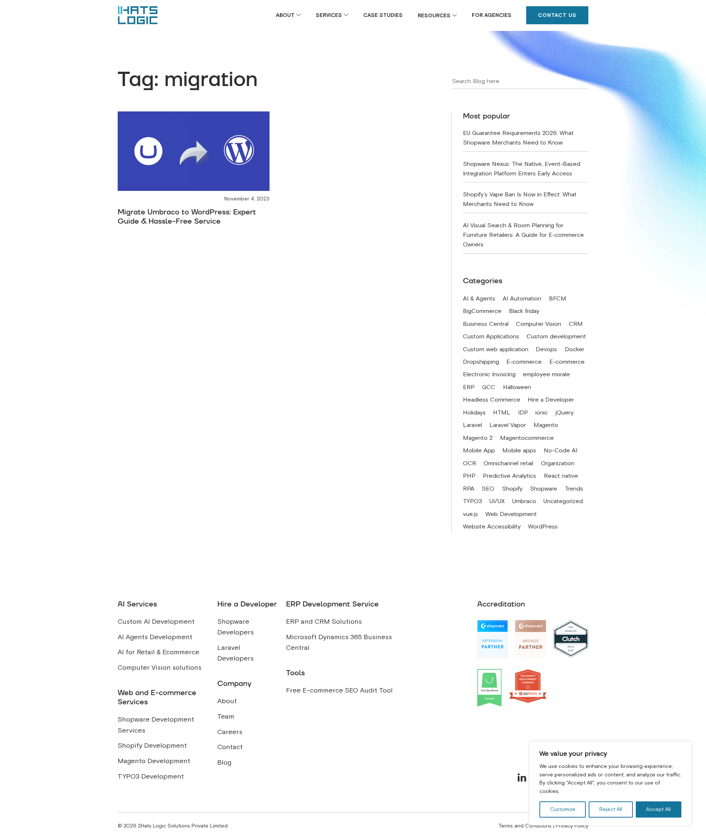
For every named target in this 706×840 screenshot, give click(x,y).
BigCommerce (482, 311)
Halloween (517, 387)
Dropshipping (481, 362)
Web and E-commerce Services (157, 697)
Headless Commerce (491, 399)
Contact (230, 747)
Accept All (658, 809)
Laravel (472, 425)
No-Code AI (560, 450)
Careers (229, 732)
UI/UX (496, 501)
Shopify (512, 488)
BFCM (557, 298)
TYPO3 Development (151, 776)
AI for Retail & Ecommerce (158, 652)
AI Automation (522, 298)
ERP (469, 387)
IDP (523, 412)
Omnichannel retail (508, 463)
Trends (574, 488)
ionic (541, 412)
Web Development (511, 514)
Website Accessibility (492, 526)
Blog (224, 762)
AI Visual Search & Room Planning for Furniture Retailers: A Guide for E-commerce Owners (523, 235)
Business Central (486, 324)
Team (225, 716)
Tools (295, 673)
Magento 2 (478, 438)
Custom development (556, 336)
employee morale (546, 374)
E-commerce (524, 362)
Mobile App (479, 450)
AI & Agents (479, 298)
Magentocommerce (527, 438)
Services (329, 15)
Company (234, 683)
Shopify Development (152, 745)
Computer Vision (538, 324)
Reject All (610, 809)
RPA (468, 488)
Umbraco (524, 501)
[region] (610, 783)
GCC (488, 387)
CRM (576, 324)
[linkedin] (522, 777)
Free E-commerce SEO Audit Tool (339, 690)
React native (561, 476)
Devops (546, 349)
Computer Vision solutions (160, 667)
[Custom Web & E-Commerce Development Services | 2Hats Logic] (137, 15)
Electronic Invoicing (489, 374)
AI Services (137, 604)
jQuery (565, 412)
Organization (557, 463)
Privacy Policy (572, 826)
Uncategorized (563, 501)
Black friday (524, 311)
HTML (501, 412)
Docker (574, 349)
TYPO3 (472, 501)
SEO (488, 488)
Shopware (543, 488)
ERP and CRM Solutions (324, 621)
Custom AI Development (156, 621)
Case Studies (383, 15)
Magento (546, 425)
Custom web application (495, 349)
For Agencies (491, 15)
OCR (469, 463)
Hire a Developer (551, 399)
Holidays (474, 412)
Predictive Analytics (509, 476)
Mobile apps (519, 450)
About (285, 15)
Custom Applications (491, 336)
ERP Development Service (332, 604)
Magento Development (154, 761)
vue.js (470, 514)
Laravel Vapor (507, 425)
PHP (469, 476)
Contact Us (557, 15)
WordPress (543, 526)
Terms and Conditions (525, 826)
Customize (562, 809)
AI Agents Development (155, 637)
